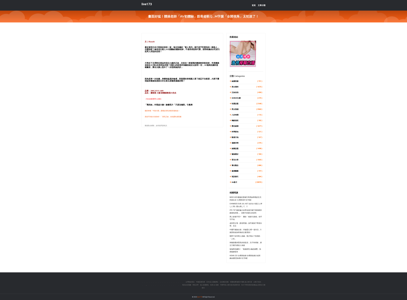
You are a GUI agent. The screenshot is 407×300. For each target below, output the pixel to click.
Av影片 (247, 182)
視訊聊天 (247, 177)
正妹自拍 (247, 92)
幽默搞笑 (247, 120)
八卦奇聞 (247, 115)
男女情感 (247, 109)
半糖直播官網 (200, 282)
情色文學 (196, 285)
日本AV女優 (247, 98)
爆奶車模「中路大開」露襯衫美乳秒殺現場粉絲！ (162, 111)
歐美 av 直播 (214, 285)
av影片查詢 (257, 282)
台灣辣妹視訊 (190, 282)
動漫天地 (247, 137)
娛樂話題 (247, 149)
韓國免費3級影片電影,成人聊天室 (241, 282)
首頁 (254, 5)
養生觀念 (247, 165)
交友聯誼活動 (224, 282)
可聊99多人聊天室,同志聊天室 (230, 285)
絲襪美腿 (247, 81)
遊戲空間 (247, 143)
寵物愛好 (247, 154)
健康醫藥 (247, 171)
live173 (146, 4)
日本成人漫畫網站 (212, 282)
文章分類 (262, 5)
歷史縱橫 (247, 126)
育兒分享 (247, 160)
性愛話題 (247, 104)
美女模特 (247, 87)
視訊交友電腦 (186, 285)
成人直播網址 (204, 285)
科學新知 (247, 132)
